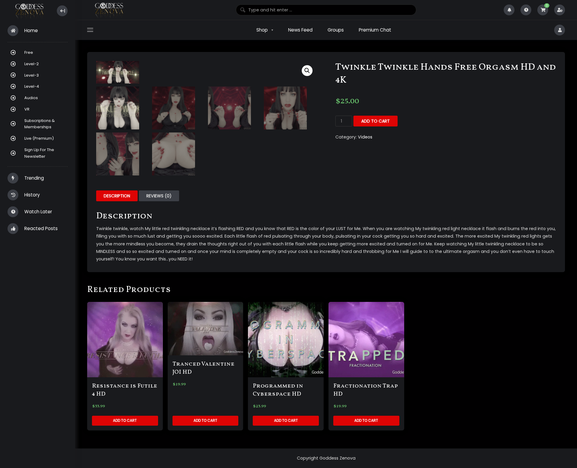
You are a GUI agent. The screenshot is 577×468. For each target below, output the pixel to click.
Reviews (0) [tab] (159, 196)
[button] (307, 70)
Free (28, 52)
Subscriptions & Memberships (39, 124)
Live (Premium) (39, 138)
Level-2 (31, 64)
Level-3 (31, 75)
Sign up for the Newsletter (39, 153)
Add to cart (375, 121)
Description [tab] (117, 196)
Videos (365, 137)
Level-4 (31, 86)
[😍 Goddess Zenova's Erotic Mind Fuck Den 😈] (29, 11)
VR (26, 109)
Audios (31, 98)
